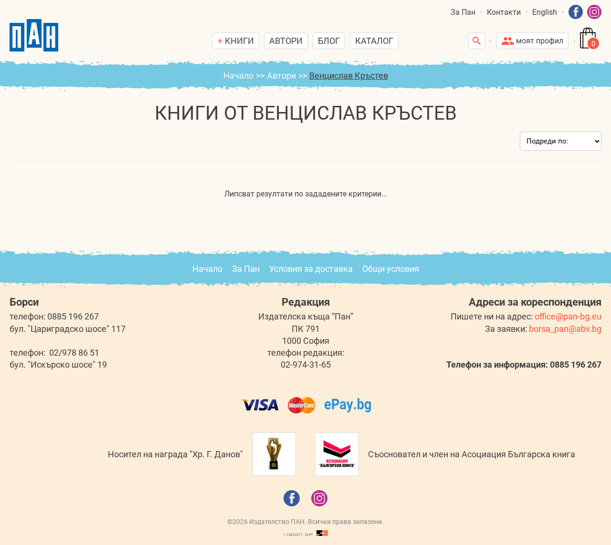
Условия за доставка (311, 269)
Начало (238, 76)
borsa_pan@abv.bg (565, 329)
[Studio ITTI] (305, 533)
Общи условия (390, 269)
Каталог (374, 41)
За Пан (463, 12)
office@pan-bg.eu (568, 316)
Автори (286, 41)
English (544, 12)
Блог (329, 41)
